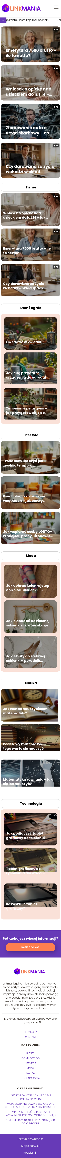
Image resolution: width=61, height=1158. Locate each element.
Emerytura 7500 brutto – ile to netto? (31, 53)
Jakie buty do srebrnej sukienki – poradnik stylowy (25, 658)
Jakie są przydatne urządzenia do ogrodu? (26, 375)
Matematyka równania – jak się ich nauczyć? (28, 781)
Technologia (31, 803)
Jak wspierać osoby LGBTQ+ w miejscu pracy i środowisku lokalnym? (28, 534)
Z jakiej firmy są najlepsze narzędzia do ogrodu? (30, 1121)
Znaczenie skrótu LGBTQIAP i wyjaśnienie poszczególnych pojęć (31, 1113)
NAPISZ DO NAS (30, 947)
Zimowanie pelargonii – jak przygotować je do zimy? (26, 410)
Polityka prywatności (30, 1139)
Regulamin (30, 1153)
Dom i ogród (31, 308)
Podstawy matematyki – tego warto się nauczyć (24, 746)
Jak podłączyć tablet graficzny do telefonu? (26, 835)
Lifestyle (31, 435)
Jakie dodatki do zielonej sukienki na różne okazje (27, 623)
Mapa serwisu (30, 1146)
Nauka (31, 683)
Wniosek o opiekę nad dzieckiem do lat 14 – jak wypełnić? (29, 91)
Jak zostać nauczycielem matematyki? (25, 711)
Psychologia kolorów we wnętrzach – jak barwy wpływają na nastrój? (24, 498)
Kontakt (30, 1037)
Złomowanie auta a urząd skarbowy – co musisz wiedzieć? (27, 130)
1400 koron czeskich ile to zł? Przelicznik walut (30, 1097)
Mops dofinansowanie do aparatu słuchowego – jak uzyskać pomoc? (30, 1105)
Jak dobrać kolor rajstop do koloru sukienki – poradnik (27, 587)
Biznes (31, 187)
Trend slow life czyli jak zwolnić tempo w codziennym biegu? (23, 463)
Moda (31, 555)
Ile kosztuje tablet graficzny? (21, 906)
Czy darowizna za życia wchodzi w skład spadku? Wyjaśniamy (30, 169)
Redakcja (30, 1032)
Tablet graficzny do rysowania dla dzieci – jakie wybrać (25, 871)
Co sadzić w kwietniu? (25, 342)
